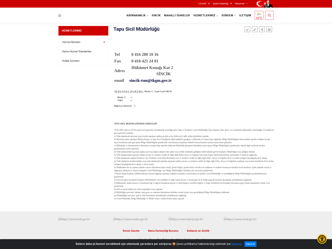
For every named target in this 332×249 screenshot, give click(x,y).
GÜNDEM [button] (227, 15)
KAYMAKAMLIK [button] (136, 15)
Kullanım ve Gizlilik (198, 230)
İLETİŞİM (245, 15)
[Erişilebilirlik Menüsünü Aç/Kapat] (322, 239)
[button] (262, 29)
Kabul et (250, 244)
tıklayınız (236, 244)
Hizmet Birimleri (71, 42)
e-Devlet (202, 4)
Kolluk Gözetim (71, 60)
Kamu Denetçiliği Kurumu (163, 230)
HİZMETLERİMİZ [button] (204, 15)
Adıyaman (240, 4)
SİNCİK (156, 15)
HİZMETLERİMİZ (72, 30)
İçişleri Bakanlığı (220, 4)
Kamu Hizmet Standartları (76, 51)
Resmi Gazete (131, 230)
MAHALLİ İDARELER (177, 15)
